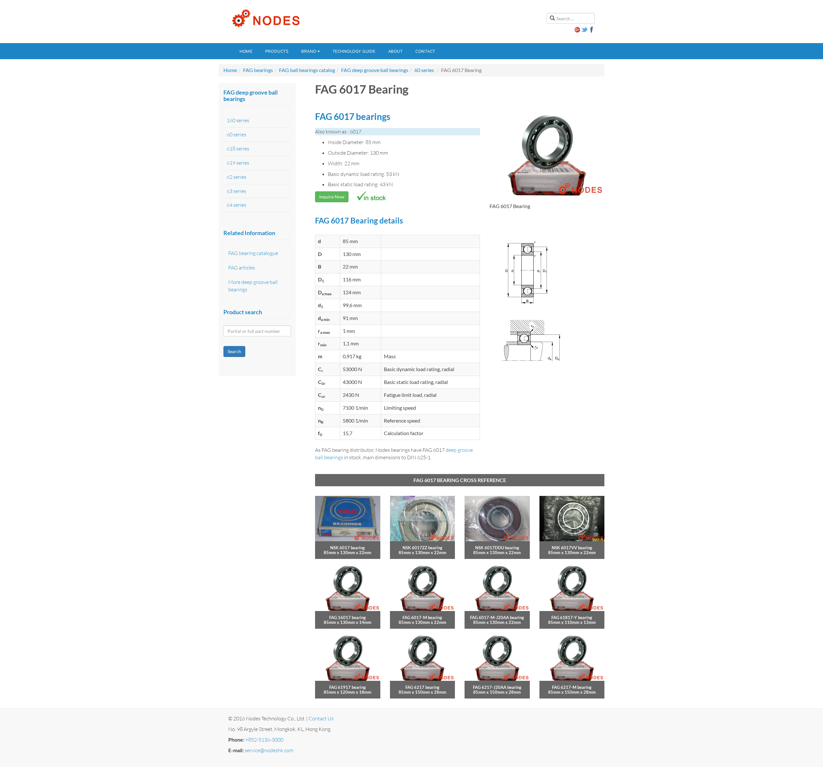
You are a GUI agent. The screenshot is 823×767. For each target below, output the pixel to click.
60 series (424, 70)
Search (234, 351)
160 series (238, 120)
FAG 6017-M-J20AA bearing (497, 617)
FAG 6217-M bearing (572, 687)
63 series (236, 191)
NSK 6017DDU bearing (497, 547)
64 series (236, 205)
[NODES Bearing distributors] (265, 18)
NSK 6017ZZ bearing (422, 547)
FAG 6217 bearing (422, 687)
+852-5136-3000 (264, 739)
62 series (236, 177)
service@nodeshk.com (269, 750)
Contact (425, 51)
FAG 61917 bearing (347, 687)
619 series (238, 163)
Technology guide (354, 51)
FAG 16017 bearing (347, 617)
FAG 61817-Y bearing (571, 617)
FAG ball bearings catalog (307, 70)
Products (276, 51)
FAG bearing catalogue (253, 253)
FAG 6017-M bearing (422, 617)
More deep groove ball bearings (253, 286)
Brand (309, 51)
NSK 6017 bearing (347, 547)
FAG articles (241, 267)
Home (246, 51)
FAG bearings (258, 70)
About (395, 51)
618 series (238, 148)
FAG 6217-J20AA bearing (497, 687)
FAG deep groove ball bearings (374, 70)
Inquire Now (331, 196)
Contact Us (321, 718)
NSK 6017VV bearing (572, 547)
